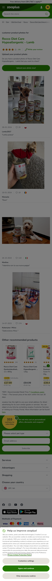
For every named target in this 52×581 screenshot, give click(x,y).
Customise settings (26, 561)
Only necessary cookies (26, 576)
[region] (26, 554)
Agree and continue (26, 568)
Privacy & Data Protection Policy (19, 555)
